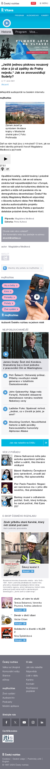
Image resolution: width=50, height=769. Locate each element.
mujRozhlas (7, 277)
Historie (6, 32)
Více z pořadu (11, 452)
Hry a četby (9, 285)
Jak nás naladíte (34, 667)
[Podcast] (2, 169)
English (5, 761)
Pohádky (8, 297)
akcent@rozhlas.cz (12, 238)
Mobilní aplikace (10, 706)
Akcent (5, 84)
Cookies (6, 759)
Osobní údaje (19, 759)
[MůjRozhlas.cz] (5, 98)
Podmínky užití (34, 759)
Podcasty (7, 702)
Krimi (6, 291)
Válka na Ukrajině (11, 667)
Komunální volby (11, 671)
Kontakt (30, 684)
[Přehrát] (5, 159)
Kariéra (29, 679)
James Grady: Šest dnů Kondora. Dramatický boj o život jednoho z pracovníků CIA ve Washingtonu (22, 365)
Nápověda (31, 671)
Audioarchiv (33, 15)
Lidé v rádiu (32, 675)
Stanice (6, 675)
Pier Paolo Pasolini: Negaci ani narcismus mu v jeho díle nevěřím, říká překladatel (30, 487)
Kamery (45, 15)
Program (19, 15)
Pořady (7, 303)
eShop (5, 679)
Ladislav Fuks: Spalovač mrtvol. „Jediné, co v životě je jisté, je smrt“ (27, 411)
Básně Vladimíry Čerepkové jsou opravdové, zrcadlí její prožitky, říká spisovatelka (30, 473)
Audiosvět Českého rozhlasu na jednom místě (22, 322)
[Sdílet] (7, 169)
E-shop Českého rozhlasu (19, 516)
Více (33, 32)
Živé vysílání (10, 309)
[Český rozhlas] (10, 3)
